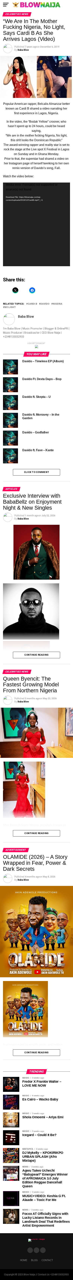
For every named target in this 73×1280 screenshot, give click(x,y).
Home (23, 1260)
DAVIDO (44, 304)
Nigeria (57, 304)
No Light (10, 307)
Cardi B (32, 304)
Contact (47, 1260)
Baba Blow (23, 50)
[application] (36, 224)
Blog (34, 1260)
